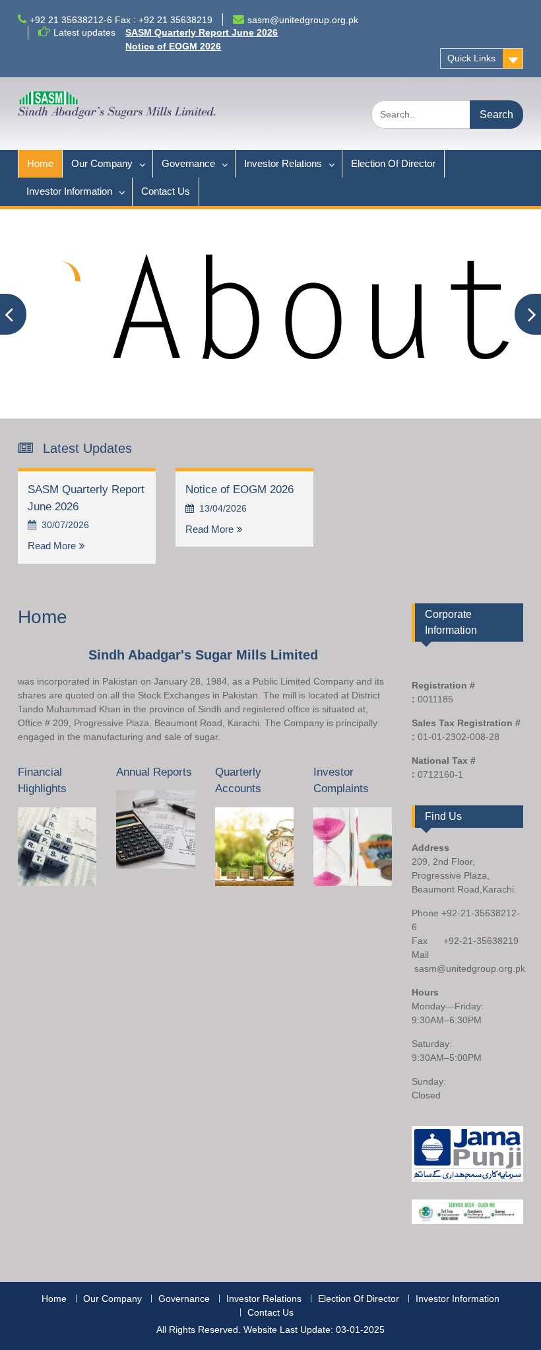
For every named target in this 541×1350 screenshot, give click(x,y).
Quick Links (471, 58)
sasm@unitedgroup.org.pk (302, 20)
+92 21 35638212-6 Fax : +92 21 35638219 (121, 20)
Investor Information (69, 191)
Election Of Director (393, 163)
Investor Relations (283, 163)
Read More (52, 545)
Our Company (102, 163)
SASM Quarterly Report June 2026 (201, 32)
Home (40, 163)
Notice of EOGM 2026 (173, 46)
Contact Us (165, 191)
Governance (188, 163)
